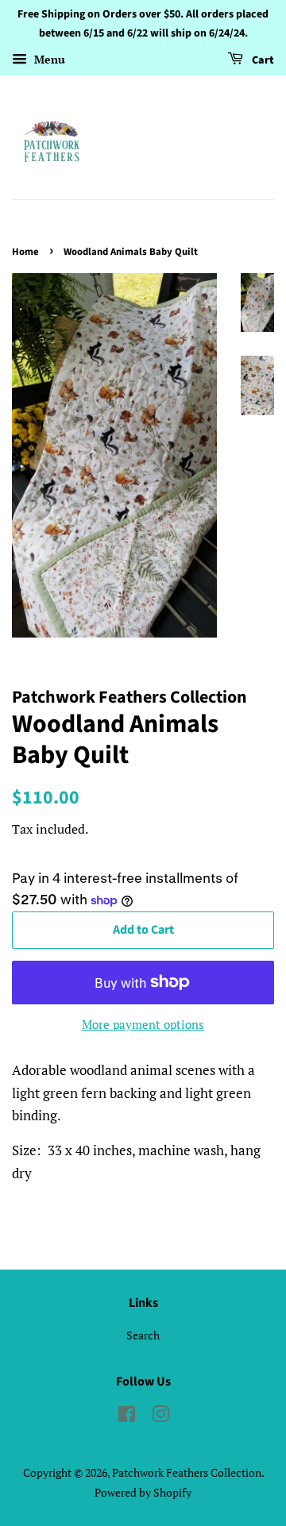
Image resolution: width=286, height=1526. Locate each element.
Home (25, 252)
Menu (48, 59)
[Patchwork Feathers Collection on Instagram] (160, 1416)
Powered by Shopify (143, 1492)
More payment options (143, 1024)
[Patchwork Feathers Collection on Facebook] (127, 1416)
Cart (261, 60)
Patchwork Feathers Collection (186, 1472)
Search (143, 1335)
